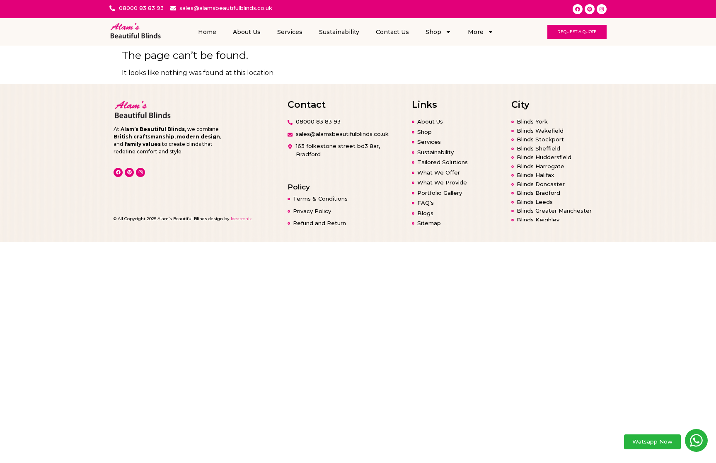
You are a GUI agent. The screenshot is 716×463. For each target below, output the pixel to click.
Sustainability (339, 32)
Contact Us (392, 32)
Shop (433, 32)
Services (289, 32)
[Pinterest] (590, 9)
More (476, 32)
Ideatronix (241, 218)
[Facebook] (578, 9)
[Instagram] (602, 9)
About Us (247, 32)
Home (207, 32)
